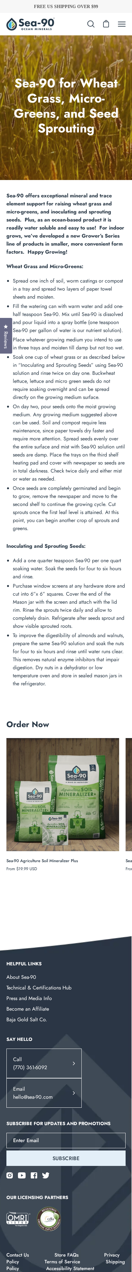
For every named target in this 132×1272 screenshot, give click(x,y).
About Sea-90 (21, 977)
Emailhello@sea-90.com (33, 1093)
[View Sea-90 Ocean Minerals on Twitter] (45, 1175)
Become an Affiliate (27, 1009)
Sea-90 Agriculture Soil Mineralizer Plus (42, 861)
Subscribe (66, 1158)
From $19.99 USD (21, 869)
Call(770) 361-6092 (30, 1063)
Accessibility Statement (70, 1268)
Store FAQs (66, 1254)
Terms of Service (62, 1261)
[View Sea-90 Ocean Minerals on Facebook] (34, 1175)
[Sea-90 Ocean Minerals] (30, 24)
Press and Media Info (29, 998)
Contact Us (17, 1254)
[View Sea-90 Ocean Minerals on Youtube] (22, 1175)
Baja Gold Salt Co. (26, 1019)
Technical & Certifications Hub (38, 987)
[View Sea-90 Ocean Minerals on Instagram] (9, 1175)
